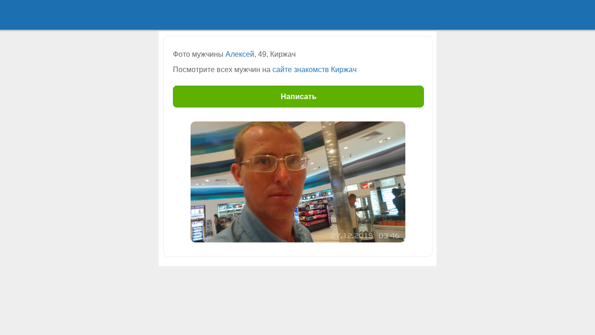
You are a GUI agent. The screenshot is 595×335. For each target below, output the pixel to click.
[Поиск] (263, 15)
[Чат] (402, 15)
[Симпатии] (332, 15)
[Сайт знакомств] (193, 15)
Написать (299, 96)
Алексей (239, 54)
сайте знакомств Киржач (314, 70)
